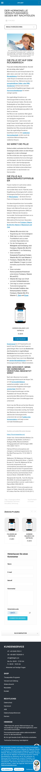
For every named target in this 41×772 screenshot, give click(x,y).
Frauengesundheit (14, 499)
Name (9, 564)
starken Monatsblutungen (17, 360)
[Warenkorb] (39, 2)
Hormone (16, 501)
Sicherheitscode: (13, 609)
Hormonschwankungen (14, 90)
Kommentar (11, 588)
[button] (6, 3)
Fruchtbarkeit (8, 501)
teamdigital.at (23, 740)
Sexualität (7, 503)
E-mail (10, 572)
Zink (19, 295)
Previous (32, 511)
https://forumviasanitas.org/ (16, 434)
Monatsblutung (12, 76)
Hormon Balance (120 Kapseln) (29, 536)
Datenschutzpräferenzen (9, 765)
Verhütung (14, 503)
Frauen (31, 501)
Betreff (10, 580)
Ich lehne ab (19, 769)
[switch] (36, 769)
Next (35, 511)
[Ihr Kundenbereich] (37, 2)
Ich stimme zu (7, 769)
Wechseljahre (13, 197)
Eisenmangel (11, 344)
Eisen (26, 295)
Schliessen (29, 769)
